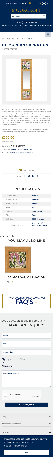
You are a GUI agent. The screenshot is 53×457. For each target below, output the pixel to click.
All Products (14, 39)
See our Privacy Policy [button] (15, 445)
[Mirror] (26, 80)
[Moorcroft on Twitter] (29, 176)
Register (11, 3)
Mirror (29, 39)
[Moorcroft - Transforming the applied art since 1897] (26, 10)
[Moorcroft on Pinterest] (33, 176)
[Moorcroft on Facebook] (24, 176)
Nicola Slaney (17, 146)
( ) (33, 3)
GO (44, 16)
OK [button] (26, 452)
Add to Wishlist (28, 170)
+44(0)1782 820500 (27, 22)
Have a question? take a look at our (26, 301)
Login (22, 3)
